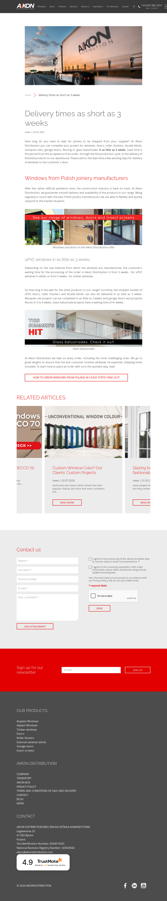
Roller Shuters (25, 738)
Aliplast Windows (27, 725)
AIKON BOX (23, 782)
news (28, 95)
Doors (52, 6)
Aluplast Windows (27, 721)
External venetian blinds (31, 742)
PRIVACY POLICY (26, 786)
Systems (74, 6)
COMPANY (23, 774)
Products (62, 6)
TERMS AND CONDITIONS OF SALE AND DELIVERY (46, 791)
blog (20, 799)
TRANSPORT (24, 778)
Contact (125, 6)
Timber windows (27, 729)
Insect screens (25, 750)
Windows (42, 6)
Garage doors (25, 746)
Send (99, 608)
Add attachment (35, 626)
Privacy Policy (100, 580)
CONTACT (22, 795)
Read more (67, 502)
